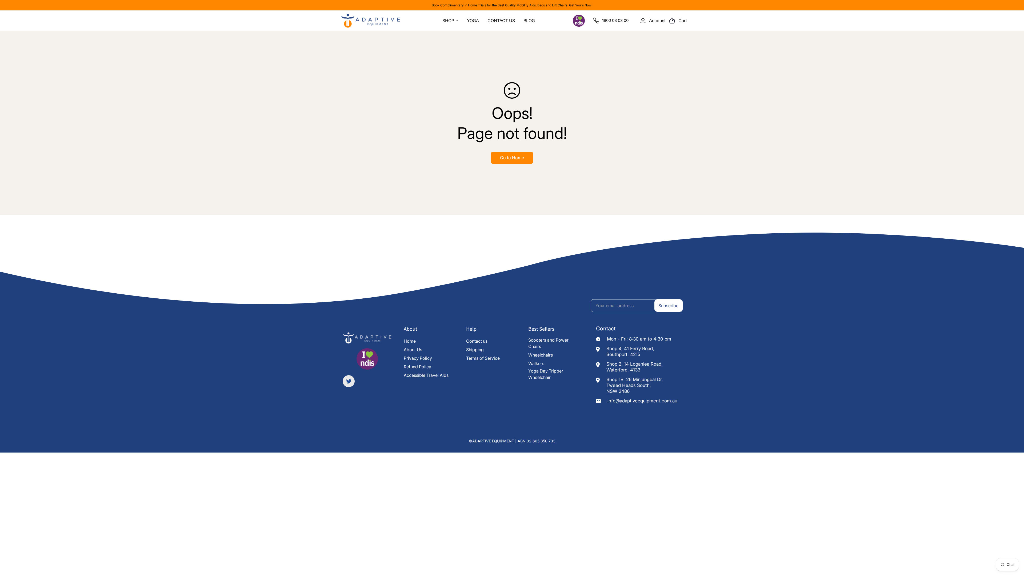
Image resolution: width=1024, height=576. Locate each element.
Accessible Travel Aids (426, 375)
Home (410, 341)
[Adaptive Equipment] (370, 21)
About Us (413, 349)
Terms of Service (483, 358)
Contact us (476, 341)
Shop (448, 20)
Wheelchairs (540, 355)
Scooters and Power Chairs (548, 343)
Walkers (536, 363)
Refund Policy (417, 366)
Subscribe (668, 305)
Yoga (473, 20)
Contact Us (501, 20)
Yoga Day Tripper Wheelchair (545, 374)
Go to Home (512, 157)
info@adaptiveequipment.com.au (642, 400)
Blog (529, 20)
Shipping (475, 349)
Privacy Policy (418, 358)
